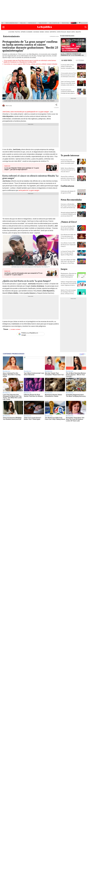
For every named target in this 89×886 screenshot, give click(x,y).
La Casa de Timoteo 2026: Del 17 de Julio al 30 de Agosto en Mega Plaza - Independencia (68, 254)
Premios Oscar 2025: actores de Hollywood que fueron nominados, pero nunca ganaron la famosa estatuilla (68, 163)
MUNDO (42, 31)
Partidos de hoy (32, 22)
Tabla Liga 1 (23, 22)
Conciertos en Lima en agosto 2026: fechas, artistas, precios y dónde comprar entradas (30, 64)
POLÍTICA (17, 31)
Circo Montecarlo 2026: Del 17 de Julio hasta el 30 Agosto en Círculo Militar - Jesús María (68, 237)
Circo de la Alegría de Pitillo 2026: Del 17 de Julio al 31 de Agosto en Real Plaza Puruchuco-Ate (68, 262)
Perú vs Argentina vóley (11, 22)
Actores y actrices (15, 329)
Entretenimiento (11, 36)
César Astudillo (66, 22)
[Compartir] (56, 104)
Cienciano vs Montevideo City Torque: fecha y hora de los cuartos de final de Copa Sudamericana (68, 206)
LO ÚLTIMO (11, 31)
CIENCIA (47, 31)
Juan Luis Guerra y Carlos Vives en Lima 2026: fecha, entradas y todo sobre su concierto (68, 84)
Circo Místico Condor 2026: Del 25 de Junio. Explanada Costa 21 (68, 244)
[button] (3, 27)
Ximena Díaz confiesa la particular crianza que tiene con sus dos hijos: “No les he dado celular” (68, 179)
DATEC (73, 31)
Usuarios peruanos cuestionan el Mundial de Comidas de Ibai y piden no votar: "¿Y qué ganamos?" (68, 92)
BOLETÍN (78, 31)
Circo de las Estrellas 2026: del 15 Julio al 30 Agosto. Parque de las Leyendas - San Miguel (68, 229)
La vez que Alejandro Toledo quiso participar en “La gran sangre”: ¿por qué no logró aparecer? (21, 168)
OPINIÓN (23, 31)
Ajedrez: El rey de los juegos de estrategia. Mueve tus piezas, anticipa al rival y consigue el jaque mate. (68, 292)
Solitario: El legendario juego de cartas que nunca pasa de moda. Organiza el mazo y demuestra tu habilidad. (68, 284)
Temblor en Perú (43, 22)
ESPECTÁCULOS (61, 31)
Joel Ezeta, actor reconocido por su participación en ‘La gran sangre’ (25, 112)
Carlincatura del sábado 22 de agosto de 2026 (68, 192)
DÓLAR (69, 31)
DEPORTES (53, 31)
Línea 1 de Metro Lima (54, 22)
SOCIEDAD (36, 31)
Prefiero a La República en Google (29, 334)
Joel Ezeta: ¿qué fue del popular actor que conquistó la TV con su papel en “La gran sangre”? (23, 273)
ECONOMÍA (29, 31)
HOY (2, 22)
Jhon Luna (8, 105)
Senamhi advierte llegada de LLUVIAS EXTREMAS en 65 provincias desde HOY (68, 214)
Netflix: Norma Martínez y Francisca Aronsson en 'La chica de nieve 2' (68, 169)
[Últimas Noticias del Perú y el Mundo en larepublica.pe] (44, 27)
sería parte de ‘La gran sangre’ (29, 190)
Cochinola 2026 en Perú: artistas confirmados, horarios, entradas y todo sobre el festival (67, 67)
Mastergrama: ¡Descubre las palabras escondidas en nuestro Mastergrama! (68, 275)
